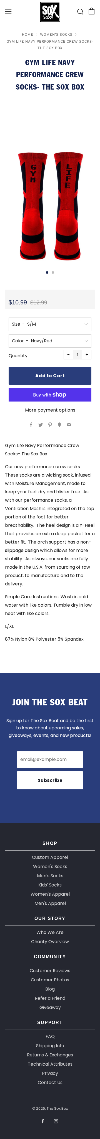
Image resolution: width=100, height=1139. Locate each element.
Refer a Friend (50, 998)
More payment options (50, 410)
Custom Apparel (50, 857)
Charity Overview (50, 941)
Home (27, 34)
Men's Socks (50, 876)
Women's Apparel (50, 894)
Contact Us (50, 1082)
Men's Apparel (50, 903)
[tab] (47, 272)
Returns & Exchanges (50, 1055)
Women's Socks (56, 34)
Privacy (50, 1073)
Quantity (18, 355)
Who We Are (50, 932)
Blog (50, 989)
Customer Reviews (50, 970)
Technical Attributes (50, 1064)
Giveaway (50, 1007)
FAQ (50, 1036)
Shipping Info (50, 1045)
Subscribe (50, 780)
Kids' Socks (50, 885)
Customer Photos (50, 980)
